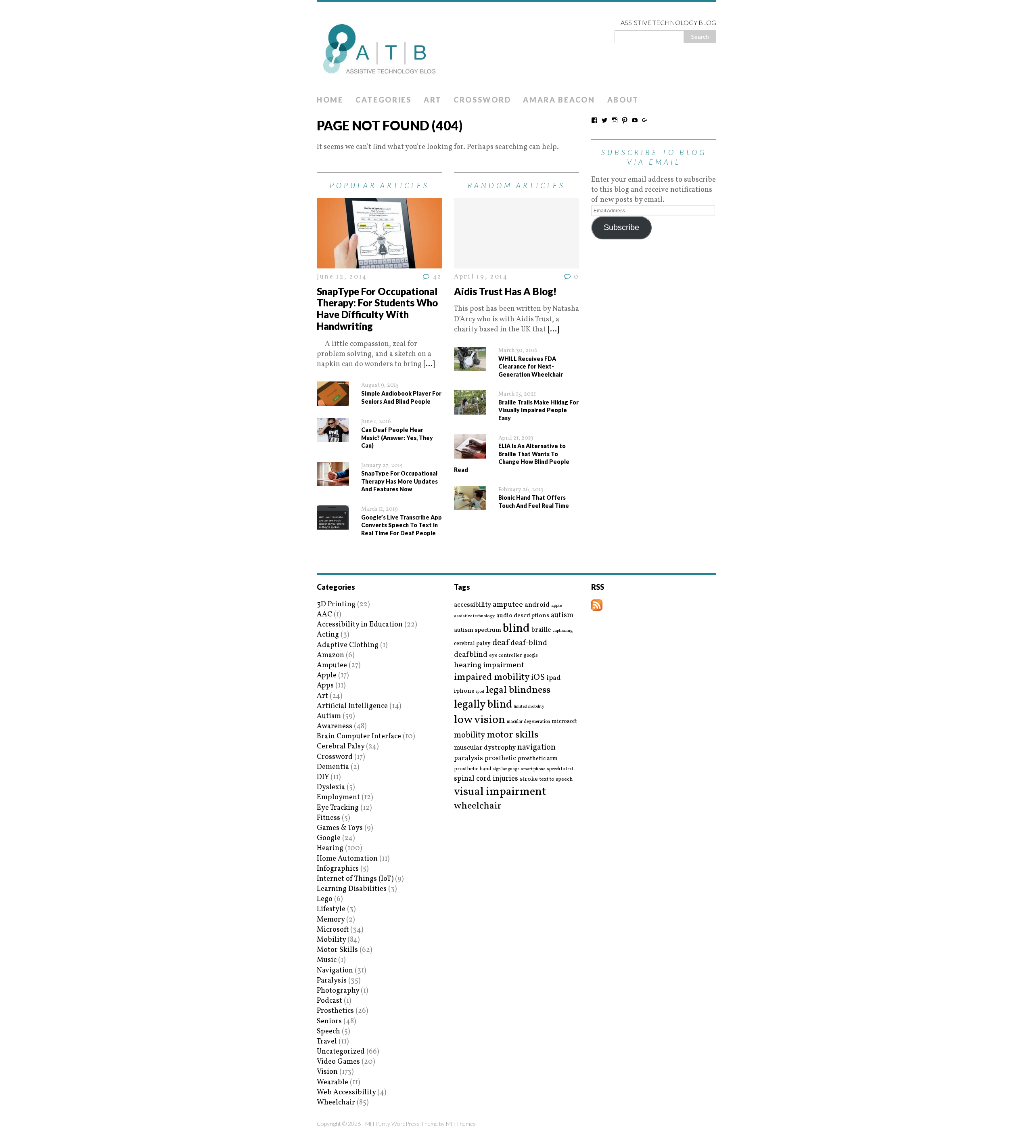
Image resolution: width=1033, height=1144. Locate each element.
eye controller (505, 655)
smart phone (533, 769)
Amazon (330, 655)
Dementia (333, 767)
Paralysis (332, 981)
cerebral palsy (472, 643)
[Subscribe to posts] (596, 606)
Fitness (328, 818)
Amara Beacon (559, 99)
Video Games (338, 1062)
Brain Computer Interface (359, 736)
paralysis (468, 758)
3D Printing (336, 604)
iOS (538, 677)
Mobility (331, 940)
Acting (328, 635)
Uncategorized (341, 1052)
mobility (469, 735)
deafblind (470, 655)
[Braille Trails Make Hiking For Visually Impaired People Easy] (470, 409)
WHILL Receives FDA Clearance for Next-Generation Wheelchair (530, 366)
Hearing (330, 848)
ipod (480, 692)
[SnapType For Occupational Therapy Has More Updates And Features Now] (333, 481)
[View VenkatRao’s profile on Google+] (645, 120)
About (623, 99)
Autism (329, 716)
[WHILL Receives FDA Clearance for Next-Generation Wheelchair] (470, 366)
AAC (324, 615)
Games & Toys (340, 828)
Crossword (482, 99)
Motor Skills (337, 950)
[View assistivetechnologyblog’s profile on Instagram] (614, 120)
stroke (529, 779)
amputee (508, 604)
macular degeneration (528, 722)
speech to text (560, 769)
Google (329, 838)
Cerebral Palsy (340, 747)
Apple (327, 675)
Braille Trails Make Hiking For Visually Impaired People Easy (538, 410)
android (537, 605)
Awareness (334, 726)
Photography (338, 991)
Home (330, 99)
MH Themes (461, 1123)
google (530, 655)
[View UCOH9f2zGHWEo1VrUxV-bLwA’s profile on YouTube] (635, 120)
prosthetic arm (538, 759)
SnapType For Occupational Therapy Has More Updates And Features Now (399, 481)
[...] (429, 364)
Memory (331, 920)
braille (541, 630)
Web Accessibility (346, 1092)
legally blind (483, 705)
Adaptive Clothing (347, 645)
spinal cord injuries (486, 779)
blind (516, 628)
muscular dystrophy (485, 748)
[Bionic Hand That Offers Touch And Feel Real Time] (470, 505)
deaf (500, 643)
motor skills (512, 735)
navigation (536, 747)
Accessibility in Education (360, 625)
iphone (464, 691)
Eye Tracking (338, 808)
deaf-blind (528, 643)
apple (556, 606)
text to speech (556, 779)
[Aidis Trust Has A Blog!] (516, 263)
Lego (324, 899)
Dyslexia (331, 787)
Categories (383, 99)
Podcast (329, 1001)
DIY (323, 777)
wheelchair (478, 806)
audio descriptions (522, 615)
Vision (327, 1072)
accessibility (472, 605)
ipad (553, 678)
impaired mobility (491, 677)
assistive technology (474, 616)
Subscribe (621, 227)
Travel (327, 1042)
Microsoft (333, 930)
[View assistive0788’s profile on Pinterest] (624, 120)
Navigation (335, 971)
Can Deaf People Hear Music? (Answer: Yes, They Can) (397, 437)
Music (327, 960)
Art (432, 99)
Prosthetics (335, 1011)
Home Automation (347, 859)
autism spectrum (477, 630)
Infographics (338, 869)
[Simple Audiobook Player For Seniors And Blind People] (333, 401)
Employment (338, 797)
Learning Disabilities (352, 889)
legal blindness (518, 690)
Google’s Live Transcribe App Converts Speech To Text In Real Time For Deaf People (401, 525)
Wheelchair (336, 1103)
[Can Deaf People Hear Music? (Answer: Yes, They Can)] (333, 437)
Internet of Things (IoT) (355, 879)
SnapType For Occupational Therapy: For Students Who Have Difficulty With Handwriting (377, 308)
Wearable (332, 1082)
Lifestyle (331, 909)
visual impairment (500, 792)
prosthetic (500, 758)
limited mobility (529, 707)
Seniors (329, 1021)
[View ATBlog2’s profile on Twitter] (604, 120)
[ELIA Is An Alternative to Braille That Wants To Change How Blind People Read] (470, 453)
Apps (325, 686)
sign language (506, 769)
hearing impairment (489, 665)
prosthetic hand (472, 769)
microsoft (564, 722)
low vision (479, 720)
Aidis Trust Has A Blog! (505, 291)
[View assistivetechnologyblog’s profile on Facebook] (594, 120)
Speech (328, 1032)
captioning (562, 631)
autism (562, 615)
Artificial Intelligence (352, 706)
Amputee (332, 665)
